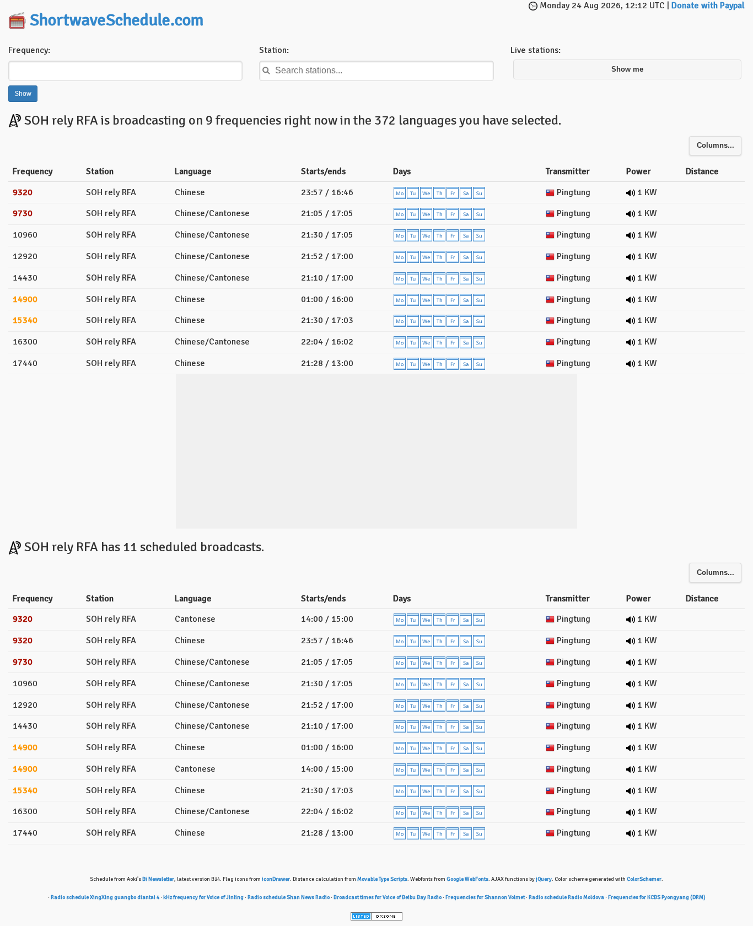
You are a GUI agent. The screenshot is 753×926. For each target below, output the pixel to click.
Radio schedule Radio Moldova (566, 897)
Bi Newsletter (158, 879)
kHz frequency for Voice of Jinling (203, 897)
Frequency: (29, 50)
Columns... (715, 145)
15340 (25, 320)
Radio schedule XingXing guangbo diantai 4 (105, 897)
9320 (23, 192)
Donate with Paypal (708, 5)
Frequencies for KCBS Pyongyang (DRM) (657, 897)
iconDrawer (276, 879)
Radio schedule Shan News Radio (289, 897)
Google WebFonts (467, 879)
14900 (25, 299)
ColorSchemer (644, 879)
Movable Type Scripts (382, 879)
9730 (23, 213)
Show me (627, 69)
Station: (274, 50)
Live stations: (535, 50)
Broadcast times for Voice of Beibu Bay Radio (388, 897)
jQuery (544, 879)
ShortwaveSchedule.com (116, 20)
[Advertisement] (388, 16)
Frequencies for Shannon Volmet (485, 897)
